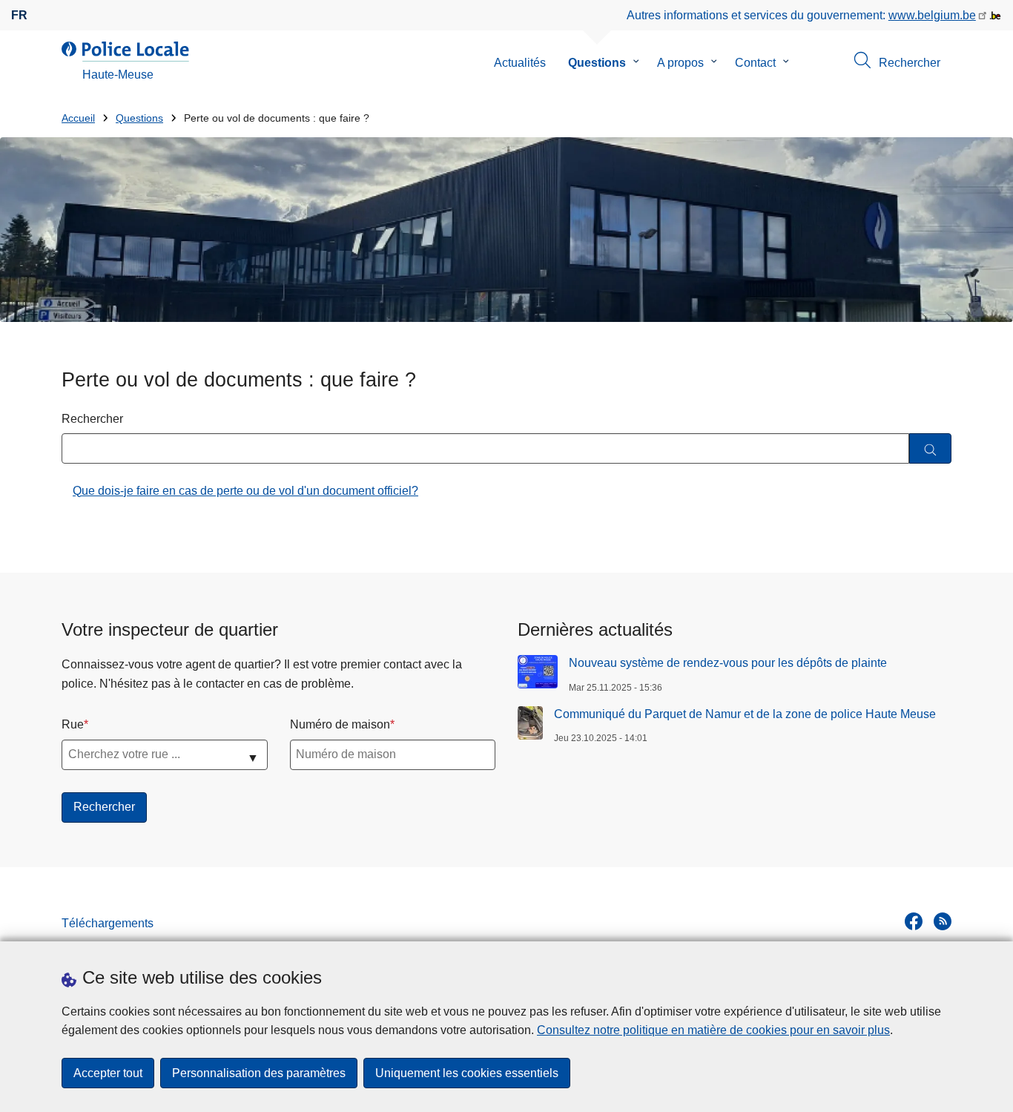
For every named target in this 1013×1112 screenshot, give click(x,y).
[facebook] (914, 921)
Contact (755, 62)
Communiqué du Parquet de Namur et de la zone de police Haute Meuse (745, 714)
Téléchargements (108, 923)
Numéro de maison (340, 724)
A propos (680, 62)
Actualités (520, 62)
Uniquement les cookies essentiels (466, 1073)
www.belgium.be (932, 15)
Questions (597, 62)
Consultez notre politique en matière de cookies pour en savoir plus (713, 1030)
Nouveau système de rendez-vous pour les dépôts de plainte (728, 663)
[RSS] (942, 921)
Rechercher (92, 418)
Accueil (78, 118)
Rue (73, 724)
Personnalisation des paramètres (259, 1073)
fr (19, 15)
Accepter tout (107, 1073)
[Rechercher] (930, 448)
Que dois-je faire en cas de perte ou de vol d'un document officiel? (245, 490)
